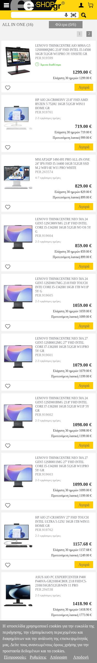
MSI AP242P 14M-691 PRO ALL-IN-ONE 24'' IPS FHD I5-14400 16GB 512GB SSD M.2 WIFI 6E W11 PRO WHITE (62, 164)
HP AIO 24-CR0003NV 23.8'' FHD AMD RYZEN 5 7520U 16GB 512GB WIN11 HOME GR (61, 104)
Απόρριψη (58, 657)
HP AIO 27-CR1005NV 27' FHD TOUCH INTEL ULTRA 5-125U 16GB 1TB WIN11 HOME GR (62, 522)
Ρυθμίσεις (38, 657)
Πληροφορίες (15, 657)
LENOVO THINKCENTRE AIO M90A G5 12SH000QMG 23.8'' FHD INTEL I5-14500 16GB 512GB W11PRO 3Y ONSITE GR (63, 50)
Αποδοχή (80, 657)
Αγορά (83, 87)
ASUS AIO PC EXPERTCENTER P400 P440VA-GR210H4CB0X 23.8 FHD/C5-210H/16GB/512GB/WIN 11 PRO (61, 581)
